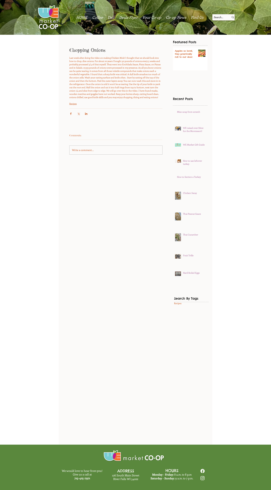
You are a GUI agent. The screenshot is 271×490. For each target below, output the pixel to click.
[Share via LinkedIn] (86, 113)
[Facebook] (202, 471)
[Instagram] (202, 478)
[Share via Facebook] (70, 113)
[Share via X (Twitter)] (78, 113)
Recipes (73, 103)
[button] (176, 17)
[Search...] (233, 17)
